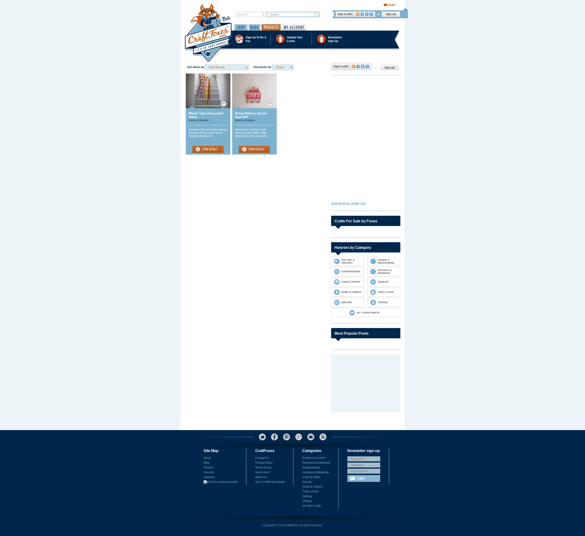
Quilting (307, 496)
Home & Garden (199, 120)
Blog (206, 462)
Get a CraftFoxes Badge (270, 481)
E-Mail (310, 437)
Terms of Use (263, 467)
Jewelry (307, 481)
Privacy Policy (264, 462)
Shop (240, 27)
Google (371, 14)
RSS (322, 437)
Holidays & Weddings (315, 472)
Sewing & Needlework (316, 462)
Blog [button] (254, 27)
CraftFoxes (357, 14)
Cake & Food (310, 491)
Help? (392, 5)
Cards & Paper (311, 477)
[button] (292, 39)
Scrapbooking (311, 467)
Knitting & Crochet (313, 458)
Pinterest (286, 437)
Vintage (307, 501)
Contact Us (262, 458)
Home (207, 458)
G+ (298, 437)
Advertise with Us (348, 203)
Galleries (209, 477)
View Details (208, 150)
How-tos (209, 472)
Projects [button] (271, 27)
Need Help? (262, 472)
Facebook (362, 14)
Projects (209, 467)
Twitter (367, 14)
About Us (261, 477)
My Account (294, 27)
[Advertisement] (365, 108)
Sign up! (391, 14)
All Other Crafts (311, 505)
